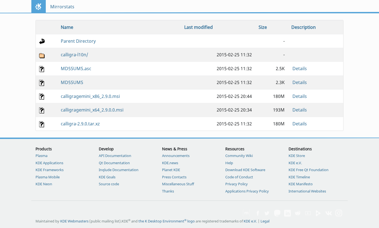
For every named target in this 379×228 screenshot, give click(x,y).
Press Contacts (174, 176)
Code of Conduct (239, 176)
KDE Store (297, 155)
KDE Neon (44, 183)
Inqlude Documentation (118, 169)
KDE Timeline (299, 176)
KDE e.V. (295, 162)
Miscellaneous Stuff (178, 183)
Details (299, 68)
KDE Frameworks (50, 169)
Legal (265, 221)
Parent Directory (78, 41)
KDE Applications (49, 162)
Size (263, 27)
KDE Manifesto (301, 183)
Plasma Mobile (48, 176)
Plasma (41, 155)
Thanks (168, 191)
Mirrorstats (62, 7)
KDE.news (170, 162)
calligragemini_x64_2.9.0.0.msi (92, 110)
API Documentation (115, 155)
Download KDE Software (245, 169)
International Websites (307, 191)
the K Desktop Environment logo (166, 221)
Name (67, 27)
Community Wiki (239, 155)
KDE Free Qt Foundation (309, 169)
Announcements (176, 155)
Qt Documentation (114, 162)
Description (303, 27)
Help (229, 162)
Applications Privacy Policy (247, 191)
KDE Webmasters (74, 221)
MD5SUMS (72, 82)
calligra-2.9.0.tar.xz (80, 124)
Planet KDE (171, 169)
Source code (109, 183)
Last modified (198, 27)
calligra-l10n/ (74, 55)
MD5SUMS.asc (76, 68)
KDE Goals (107, 176)
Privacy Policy (236, 183)
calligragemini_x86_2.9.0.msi (90, 96)
